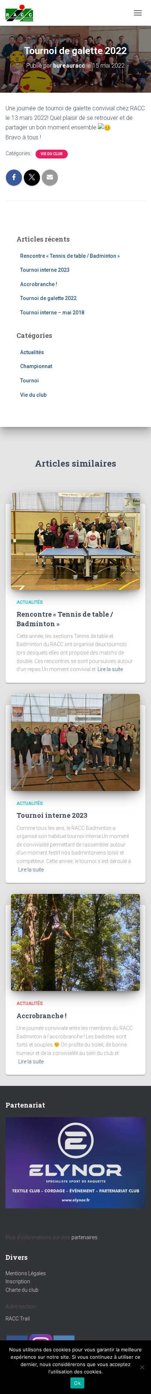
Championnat (36, 366)
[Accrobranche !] (75, 942)
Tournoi (29, 381)
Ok (77, 1383)
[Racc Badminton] (21, 13)
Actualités (32, 352)
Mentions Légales (25, 1273)
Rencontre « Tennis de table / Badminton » (70, 256)
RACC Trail (17, 1319)
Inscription (17, 1281)
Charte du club (21, 1290)
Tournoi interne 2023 (45, 270)
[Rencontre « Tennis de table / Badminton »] (75, 541)
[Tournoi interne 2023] (75, 742)
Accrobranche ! (38, 284)
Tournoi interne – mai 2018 (52, 312)
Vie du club (52, 154)
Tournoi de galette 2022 (48, 298)
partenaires (84, 1237)
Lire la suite (110, 669)
